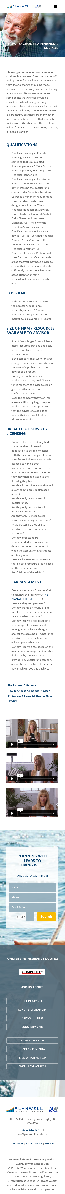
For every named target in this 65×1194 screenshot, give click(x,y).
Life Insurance (32, 1001)
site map (49, 1143)
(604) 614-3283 (31, 1130)
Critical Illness (32, 1018)
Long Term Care (32, 1026)
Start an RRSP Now (32, 1049)
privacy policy (34, 1143)
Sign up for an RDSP (32, 1066)
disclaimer (17, 1143)
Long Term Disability (32, 1009)
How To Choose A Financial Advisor (29, 690)
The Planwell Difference (22, 685)
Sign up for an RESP (32, 1057)
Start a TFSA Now (32, 1040)
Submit (46, 916)
